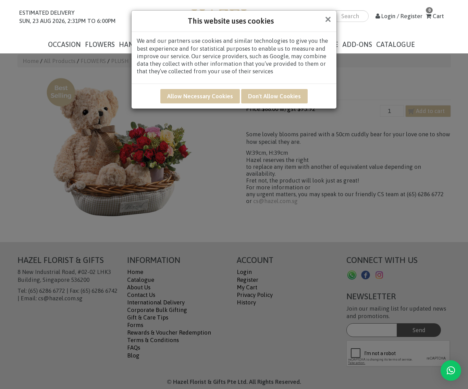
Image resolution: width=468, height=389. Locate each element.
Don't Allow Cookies (274, 96)
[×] (451, 370)
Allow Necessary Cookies (200, 96)
